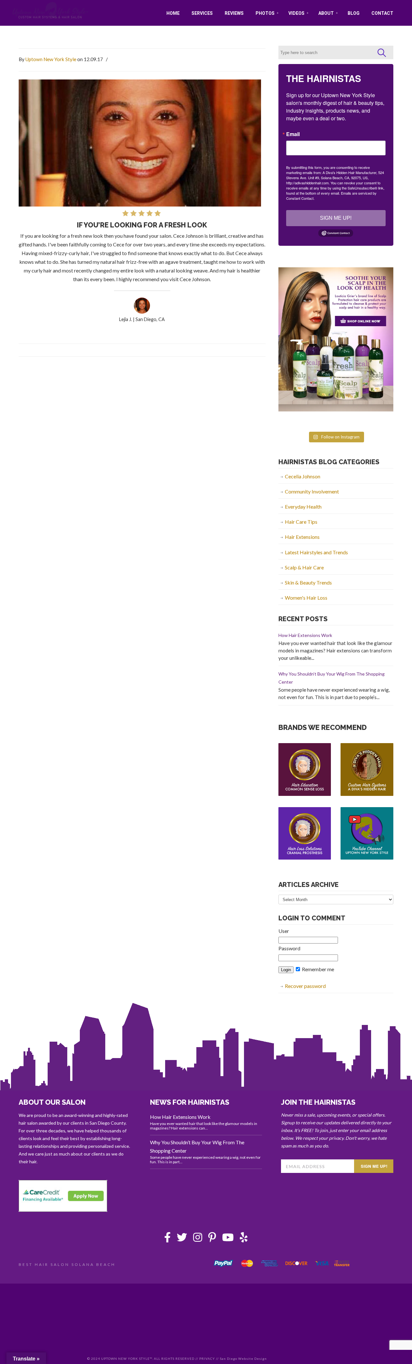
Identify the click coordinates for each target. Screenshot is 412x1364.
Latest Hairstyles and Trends (316, 552)
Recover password (305, 986)
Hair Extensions (302, 537)
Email (293, 134)
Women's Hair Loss (306, 597)
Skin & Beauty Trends (308, 582)
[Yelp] (244, 1239)
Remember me (317, 969)
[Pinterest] (212, 1239)
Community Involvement (312, 491)
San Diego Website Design (243, 1358)
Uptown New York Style (50, 11)
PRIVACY (207, 1358)
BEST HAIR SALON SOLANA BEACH (67, 1264)
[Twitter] (182, 1239)
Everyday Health (303, 506)
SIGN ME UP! (335, 218)
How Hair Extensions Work (305, 635)
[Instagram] (197, 1239)
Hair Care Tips (301, 522)
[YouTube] (228, 1239)
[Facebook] (167, 1239)
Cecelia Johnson (302, 476)
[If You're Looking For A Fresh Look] (142, 312)
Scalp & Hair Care (304, 567)
